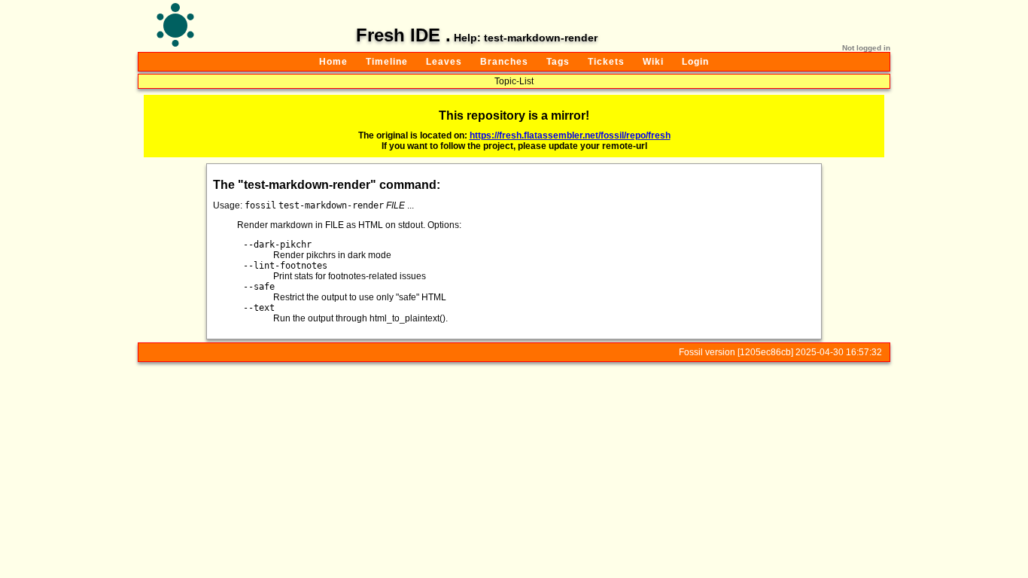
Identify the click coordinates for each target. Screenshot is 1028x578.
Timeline (387, 61)
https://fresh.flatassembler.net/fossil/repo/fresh (570, 135)
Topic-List (514, 81)
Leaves (444, 61)
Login (695, 61)
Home (333, 61)
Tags (558, 61)
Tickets (606, 61)
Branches (504, 61)
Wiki (653, 61)
